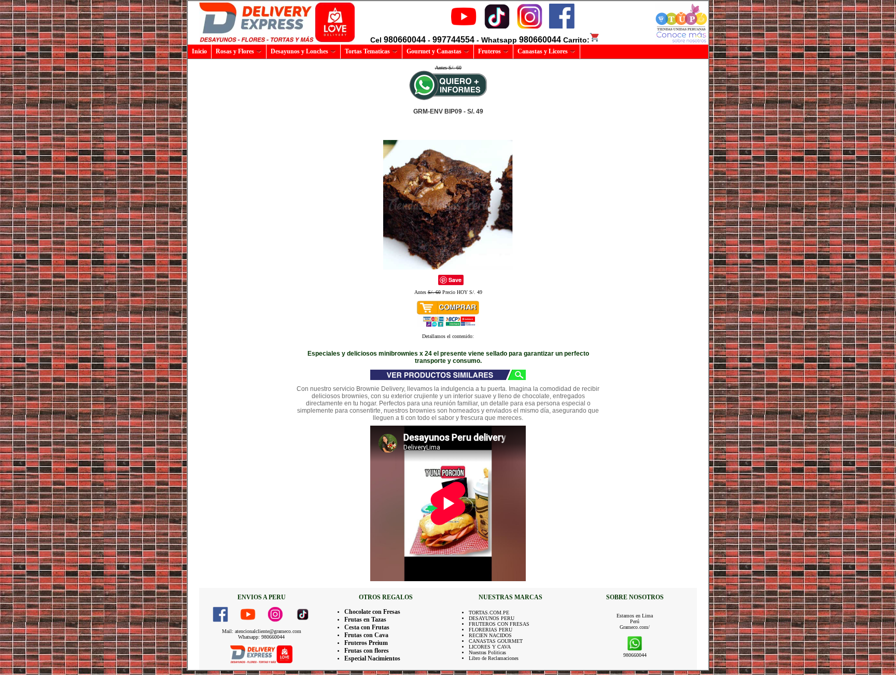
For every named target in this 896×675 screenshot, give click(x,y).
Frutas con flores (366, 650)
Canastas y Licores (542, 51)
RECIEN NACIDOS (490, 635)
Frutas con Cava (366, 635)
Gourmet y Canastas (434, 51)
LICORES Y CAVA (490, 647)
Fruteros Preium (366, 642)
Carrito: (576, 40)
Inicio (199, 51)
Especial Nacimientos (372, 658)
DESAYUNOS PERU (491, 618)
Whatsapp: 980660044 (261, 637)
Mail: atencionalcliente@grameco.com (261, 631)
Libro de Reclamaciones (494, 658)
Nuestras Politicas (487, 652)
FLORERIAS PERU (490, 629)
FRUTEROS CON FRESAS (499, 624)
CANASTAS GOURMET (496, 641)
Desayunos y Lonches (299, 51)
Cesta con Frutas (366, 627)
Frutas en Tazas (365, 619)
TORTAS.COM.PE (489, 612)
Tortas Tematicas (367, 51)
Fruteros (489, 51)
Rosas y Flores (235, 51)
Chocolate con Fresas (372, 611)
